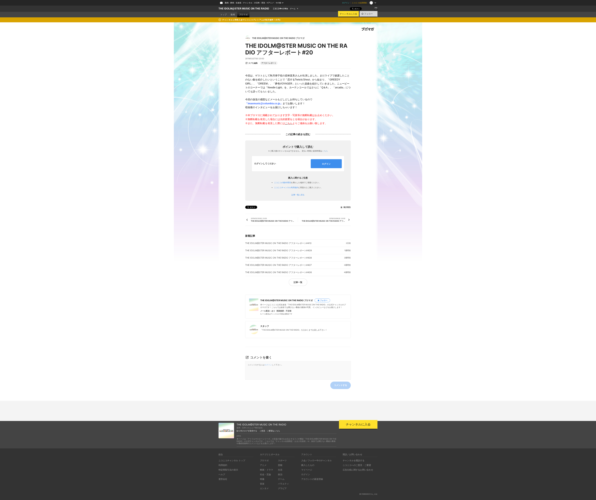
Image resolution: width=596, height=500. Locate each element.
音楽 (262, 483)
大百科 (257, 3)
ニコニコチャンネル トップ (232, 460)
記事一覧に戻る (298, 195)
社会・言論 (265, 474)
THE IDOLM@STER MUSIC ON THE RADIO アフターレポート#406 (278, 272)
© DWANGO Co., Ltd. (368, 494)
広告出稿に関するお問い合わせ (358, 469)
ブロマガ (243, 14)
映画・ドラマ (266, 469)
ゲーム (293, 9)
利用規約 (223, 465)
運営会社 (223, 479)
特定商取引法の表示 (228, 469)
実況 (263, 3)
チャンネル (247, 3)
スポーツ (282, 460)
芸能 (280, 465)
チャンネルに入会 (348, 14)
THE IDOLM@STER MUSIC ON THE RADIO (244, 8)
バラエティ (283, 483)
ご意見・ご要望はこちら (270, 431)
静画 (232, 3)
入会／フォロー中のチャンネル (316, 460)
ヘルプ (222, 474)
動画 (227, 3)
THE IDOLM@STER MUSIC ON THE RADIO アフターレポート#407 (278, 265)
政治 (280, 474)
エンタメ (264, 488)
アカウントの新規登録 (312, 479)
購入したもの (307, 465)
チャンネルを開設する (353, 460)
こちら (325, 151)
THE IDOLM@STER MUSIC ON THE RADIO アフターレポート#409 (278, 250)
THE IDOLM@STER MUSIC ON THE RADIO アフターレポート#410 (278, 243)
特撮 (262, 479)
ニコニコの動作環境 (282, 182)
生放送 (238, 3)
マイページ (306, 469)
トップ (223, 14)
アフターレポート (268, 63)
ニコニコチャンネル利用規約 (286, 187)
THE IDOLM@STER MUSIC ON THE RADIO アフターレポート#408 (278, 258)
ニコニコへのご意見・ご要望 (357, 465)
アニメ (263, 465)
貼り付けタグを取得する (247, 431)
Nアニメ (270, 3)
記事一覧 (298, 282)
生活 (280, 469)
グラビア (282, 488)
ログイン (346, 3)
